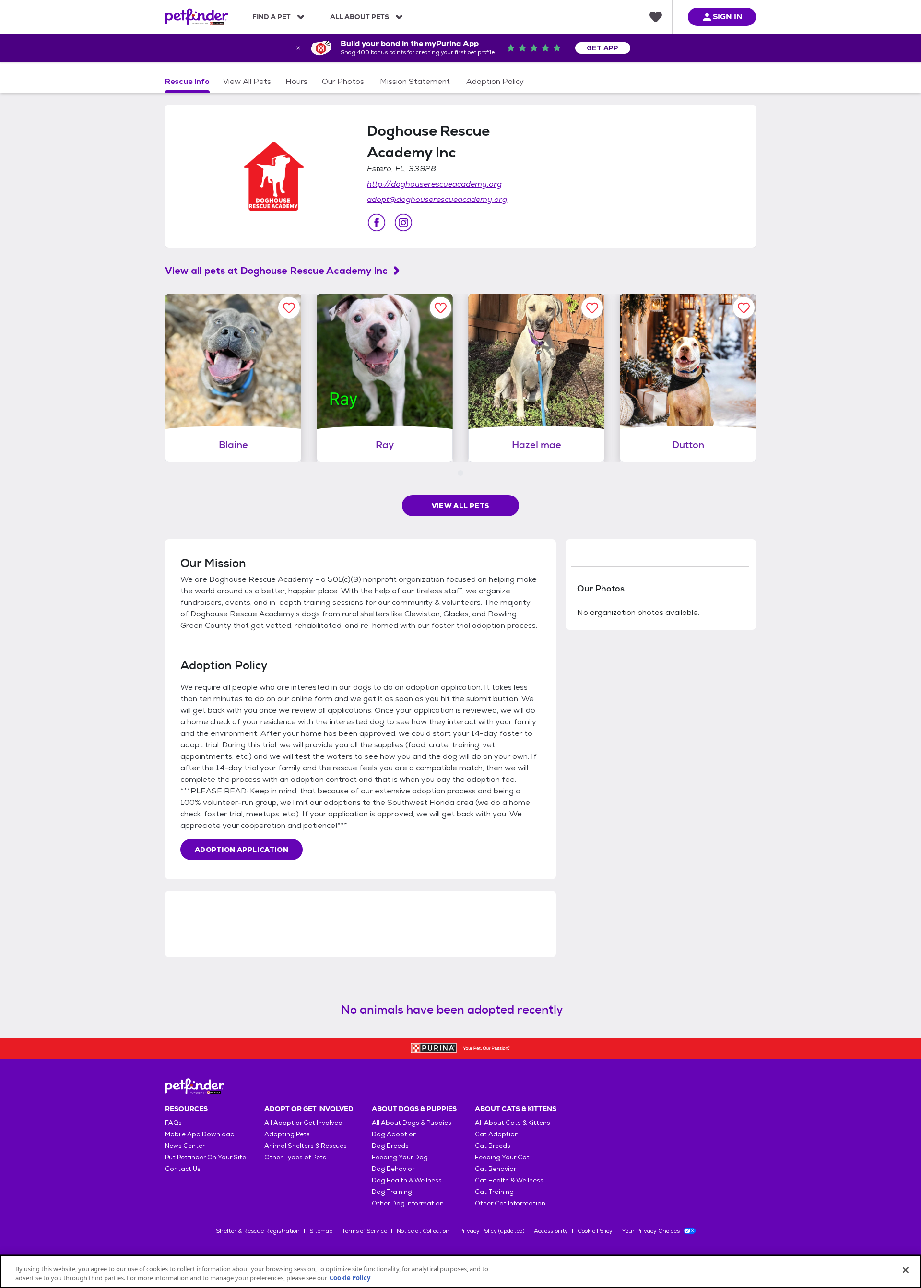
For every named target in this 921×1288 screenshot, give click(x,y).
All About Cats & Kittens (512, 1123)
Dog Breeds (390, 1146)
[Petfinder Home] (196, 17)
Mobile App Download (200, 1134)
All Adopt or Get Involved (303, 1123)
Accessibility (551, 1231)
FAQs (173, 1123)
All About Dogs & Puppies (411, 1123)
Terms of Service (364, 1231)
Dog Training (392, 1192)
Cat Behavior (495, 1169)
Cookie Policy (595, 1231)
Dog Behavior (393, 1169)
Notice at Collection (423, 1231)
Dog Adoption (394, 1134)
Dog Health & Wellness (407, 1180)
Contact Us (183, 1169)
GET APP (603, 48)
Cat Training (494, 1192)
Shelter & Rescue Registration (258, 1231)
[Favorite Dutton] (744, 307)
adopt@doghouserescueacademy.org (437, 199)
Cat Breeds (492, 1146)
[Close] (905, 1270)
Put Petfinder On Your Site (205, 1157)
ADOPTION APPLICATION (241, 849)
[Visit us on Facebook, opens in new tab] (376, 222)
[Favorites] (656, 17)
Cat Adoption (497, 1134)
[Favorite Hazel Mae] (592, 307)
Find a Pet (271, 16)
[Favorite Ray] (440, 307)
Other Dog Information (408, 1203)
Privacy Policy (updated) (491, 1231)
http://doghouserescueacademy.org (434, 184)
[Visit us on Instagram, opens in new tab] (403, 222)
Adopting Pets (287, 1134)
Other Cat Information (510, 1203)
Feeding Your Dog (400, 1157)
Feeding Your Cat (502, 1157)
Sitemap (320, 1231)
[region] (460, 1271)
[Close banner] (298, 48)
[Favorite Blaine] (289, 307)
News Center (185, 1146)
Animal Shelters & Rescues (305, 1146)
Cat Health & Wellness (509, 1180)
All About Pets (359, 16)
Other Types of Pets (295, 1157)
